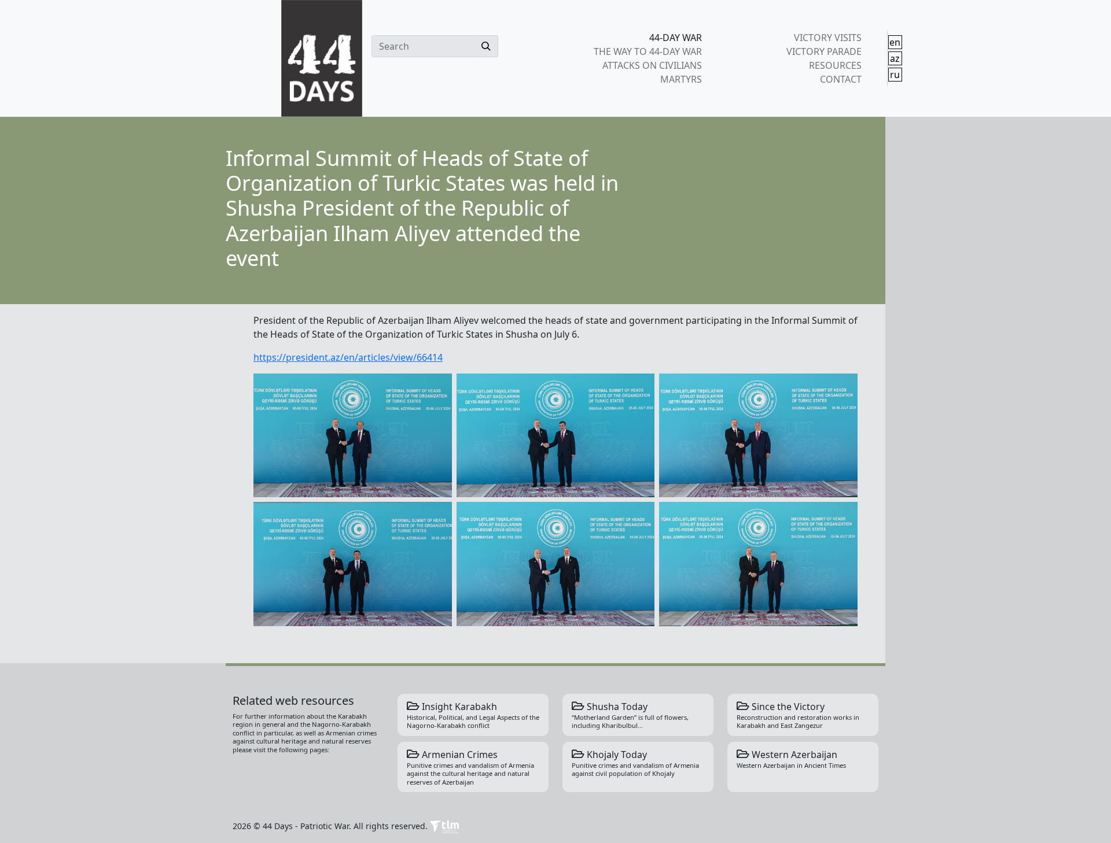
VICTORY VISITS (827, 37)
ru (895, 74)
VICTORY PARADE (823, 51)
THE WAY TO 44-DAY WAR (648, 51)
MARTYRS (681, 79)
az (895, 58)
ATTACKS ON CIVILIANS (652, 65)
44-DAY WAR (675, 37)
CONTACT (840, 79)
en (894, 42)
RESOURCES (835, 65)
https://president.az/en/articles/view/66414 (348, 357)
